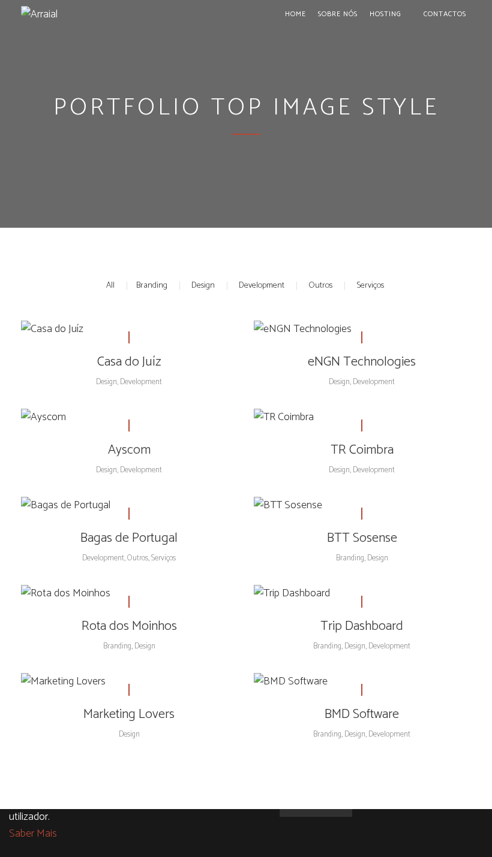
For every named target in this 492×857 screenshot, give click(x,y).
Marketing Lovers (129, 714)
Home (295, 14)
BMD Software (362, 714)
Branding (151, 285)
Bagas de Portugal (129, 538)
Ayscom (129, 450)
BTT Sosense (362, 538)
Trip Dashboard (361, 626)
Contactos (445, 14)
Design (203, 285)
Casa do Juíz (129, 362)
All (110, 285)
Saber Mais (33, 834)
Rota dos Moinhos (129, 626)
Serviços (370, 285)
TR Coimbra (362, 450)
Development (261, 285)
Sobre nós (338, 14)
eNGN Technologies (362, 362)
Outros (320, 285)
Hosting (385, 14)
